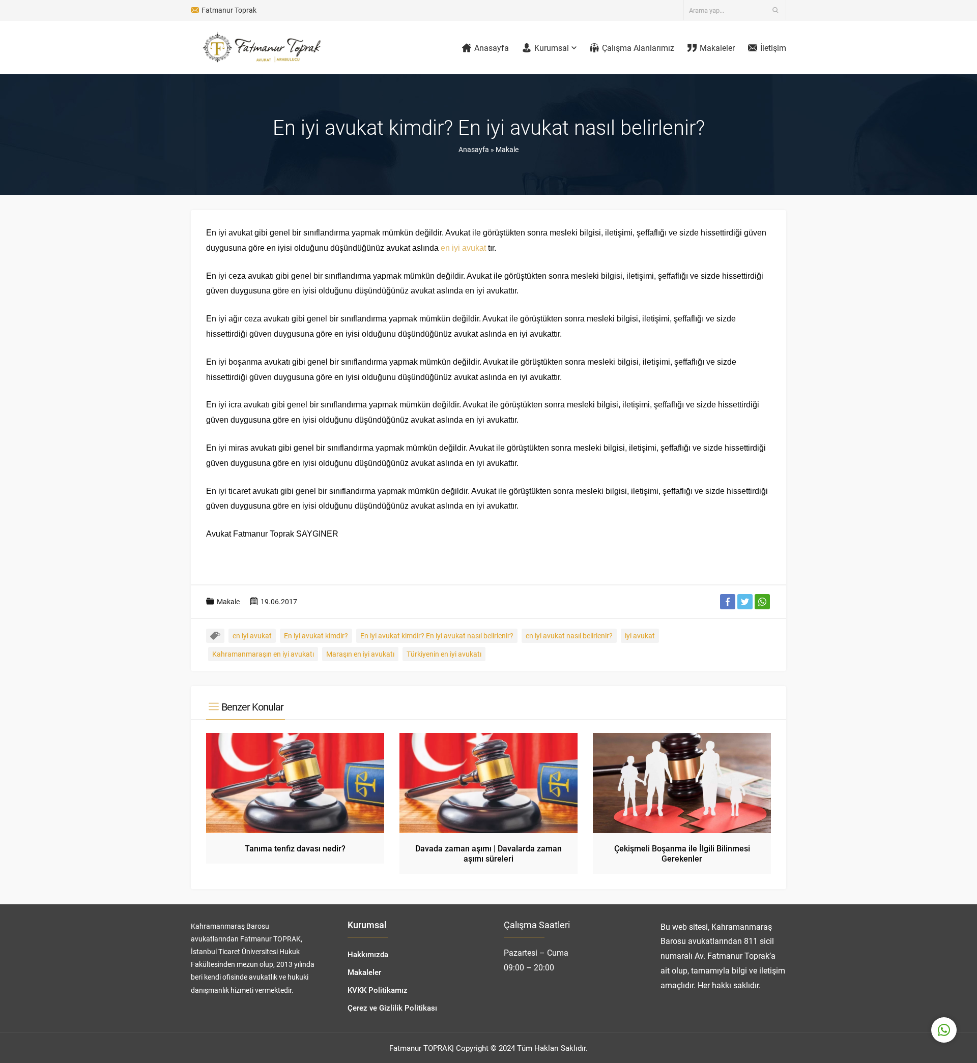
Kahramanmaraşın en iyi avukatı (263, 654)
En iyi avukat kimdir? (316, 635)
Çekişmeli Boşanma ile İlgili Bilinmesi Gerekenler (682, 853)
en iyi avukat (463, 248)
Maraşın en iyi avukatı (360, 654)
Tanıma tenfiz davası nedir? (295, 848)
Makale (507, 149)
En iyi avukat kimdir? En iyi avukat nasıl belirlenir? (436, 635)
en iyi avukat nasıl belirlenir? (569, 635)
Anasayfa (473, 149)
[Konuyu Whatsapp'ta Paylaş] (762, 601)
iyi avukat (640, 635)
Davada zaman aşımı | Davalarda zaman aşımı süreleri (488, 853)
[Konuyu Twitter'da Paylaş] (745, 601)
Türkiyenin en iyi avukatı (444, 654)
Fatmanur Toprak (229, 10)
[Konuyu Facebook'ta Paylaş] (727, 601)
